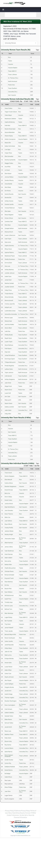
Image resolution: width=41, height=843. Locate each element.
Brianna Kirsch (9, 232)
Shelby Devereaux (10, 259)
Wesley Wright (9, 534)
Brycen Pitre (8, 588)
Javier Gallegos (9, 684)
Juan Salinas (8, 521)
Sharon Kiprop (9, 136)
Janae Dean (8, 280)
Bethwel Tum (8, 609)
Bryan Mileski (8, 524)
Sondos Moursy (9, 180)
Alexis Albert (8, 328)
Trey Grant (8, 624)
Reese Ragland (9, 214)
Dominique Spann (10, 359)
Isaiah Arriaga (8, 694)
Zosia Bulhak (8, 184)
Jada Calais (8, 410)
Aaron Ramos (8, 751)
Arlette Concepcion (10, 139)
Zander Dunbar (9, 760)
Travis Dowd (8, 472)
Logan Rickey (8, 617)
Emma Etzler (8, 262)
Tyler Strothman (9, 551)
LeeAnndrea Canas (10, 311)
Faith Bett (7, 125)
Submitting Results (18, 813)
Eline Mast (8, 225)
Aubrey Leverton (9, 407)
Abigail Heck (8, 386)
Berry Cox (7, 493)
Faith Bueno (8, 348)
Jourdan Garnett (9, 286)
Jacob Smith (8, 727)
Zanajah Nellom (9, 228)
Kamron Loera (9, 605)
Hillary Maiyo (8, 648)
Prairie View (11, 85)
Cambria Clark (9, 221)
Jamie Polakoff (9, 627)
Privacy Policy (9, 811)
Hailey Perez (8, 290)
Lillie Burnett (8, 376)
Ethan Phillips (8, 787)
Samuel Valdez (9, 723)
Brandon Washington (10, 701)
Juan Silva (7, 791)
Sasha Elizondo (9, 194)
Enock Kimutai (9, 490)
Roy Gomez (8, 745)
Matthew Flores (9, 734)
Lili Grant (7, 170)
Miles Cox (7, 517)
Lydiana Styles (9, 369)
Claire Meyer (8, 115)
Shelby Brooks (9, 335)
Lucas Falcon (8, 666)
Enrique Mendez (9, 658)
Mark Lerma (8, 655)
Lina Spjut (7, 149)
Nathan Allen (8, 564)
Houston (10, 64)
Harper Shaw (8, 153)
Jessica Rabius (9, 177)
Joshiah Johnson (9, 273)
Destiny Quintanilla (10, 160)
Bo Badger (7, 773)
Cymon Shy (8, 763)
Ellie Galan (8, 211)
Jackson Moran (9, 531)
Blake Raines (8, 719)
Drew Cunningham (10, 705)
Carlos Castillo (9, 641)
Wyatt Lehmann (9, 677)
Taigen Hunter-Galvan (11, 112)
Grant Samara (9, 554)
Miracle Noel (8, 321)
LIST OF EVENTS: (10, 39)
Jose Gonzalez (9, 510)
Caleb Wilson (8, 777)
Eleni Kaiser (8, 173)
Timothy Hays (9, 602)
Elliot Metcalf (8, 479)
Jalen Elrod (8, 383)
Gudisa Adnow (9, 483)
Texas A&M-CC (12, 71)
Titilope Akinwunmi (10, 362)
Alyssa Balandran (10, 132)
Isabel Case (8, 276)
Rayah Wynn (8, 338)
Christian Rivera (9, 571)
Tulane (10, 61)
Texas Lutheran (12, 74)
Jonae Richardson (10, 355)
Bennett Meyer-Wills (10, 634)
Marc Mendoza (9, 613)
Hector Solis (8, 662)
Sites (10, 813)
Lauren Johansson (10, 235)
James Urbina (9, 547)
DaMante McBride (10, 766)
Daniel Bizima (8, 770)
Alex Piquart (8, 680)
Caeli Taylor (8, 238)
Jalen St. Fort (8, 651)
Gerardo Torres (9, 716)
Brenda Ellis (8, 197)
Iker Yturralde (8, 621)
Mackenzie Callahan (10, 118)
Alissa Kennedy (9, 297)
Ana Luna (7, 266)
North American (12, 81)
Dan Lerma (8, 561)
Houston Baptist (12, 67)
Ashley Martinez (9, 269)
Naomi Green (8, 403)
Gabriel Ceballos (9, 712)
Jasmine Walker (9, 324)
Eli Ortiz (7, 585)
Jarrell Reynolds (9, 645)
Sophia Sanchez (9, 245)
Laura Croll (8, 393)
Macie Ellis (8, 142)
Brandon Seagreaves (10, 486)
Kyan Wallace (8, 592)
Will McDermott (9, 595)
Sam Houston (12, 95)
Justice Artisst (9, 503)
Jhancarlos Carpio (10, 538)
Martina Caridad (9, 283)
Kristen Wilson (9, 218)
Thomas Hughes (9, 697)
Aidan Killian (8, 670)
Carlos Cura (8, 673)
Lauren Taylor (8, 341)
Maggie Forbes (9, 163)
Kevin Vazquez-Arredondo (9, 755)
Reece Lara (8, 731)
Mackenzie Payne (10, 256)
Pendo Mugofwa (9, 365)
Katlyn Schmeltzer (10, 146)
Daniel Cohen (8, 500)
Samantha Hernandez (11, 314)
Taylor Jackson (9, 372)
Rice (9, 57)
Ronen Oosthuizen (10, 638)
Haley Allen (8, 413)
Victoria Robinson (10, 208)
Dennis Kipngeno (9, 476)
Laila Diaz (7, 331)
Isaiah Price (8, 599)
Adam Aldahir (8, 557)
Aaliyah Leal (8, 307)
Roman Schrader (9, 575)
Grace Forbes (8, 108)
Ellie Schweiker (9, 156)
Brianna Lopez (9, 317)
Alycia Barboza (9, 345)
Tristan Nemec (9, 293)
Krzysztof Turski (9, 578)
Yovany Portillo (9, 527)
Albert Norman (9, 542)
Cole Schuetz (8, 709)
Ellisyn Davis (8, 249)
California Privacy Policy (22, 811)
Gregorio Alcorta (9, 687)
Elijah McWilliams (10, 507)
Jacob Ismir (8, 690)
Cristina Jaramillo (10, 304)
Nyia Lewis (8, 242)
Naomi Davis (8, 389)
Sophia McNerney (10, 122)
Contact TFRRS (30, 813)
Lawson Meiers (9, 748)
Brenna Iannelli (9, 300)
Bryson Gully (8, 741)
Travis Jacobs (9, 631)
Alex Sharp (8, 187)
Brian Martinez (9, 581)
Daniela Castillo (9, 204)
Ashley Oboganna (10, 379)
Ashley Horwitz (9, 201)
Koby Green (8, 738)
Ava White (7, 166)
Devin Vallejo (8, 496)
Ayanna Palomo (9, 252)
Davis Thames (9, 514)
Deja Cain (7, 352)
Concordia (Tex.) (12, 91)
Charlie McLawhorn (10, 568)
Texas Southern (12, 88)
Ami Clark (7, 396)
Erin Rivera (8, 190)
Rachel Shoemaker (10, 129)
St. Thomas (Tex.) (13, 78)
